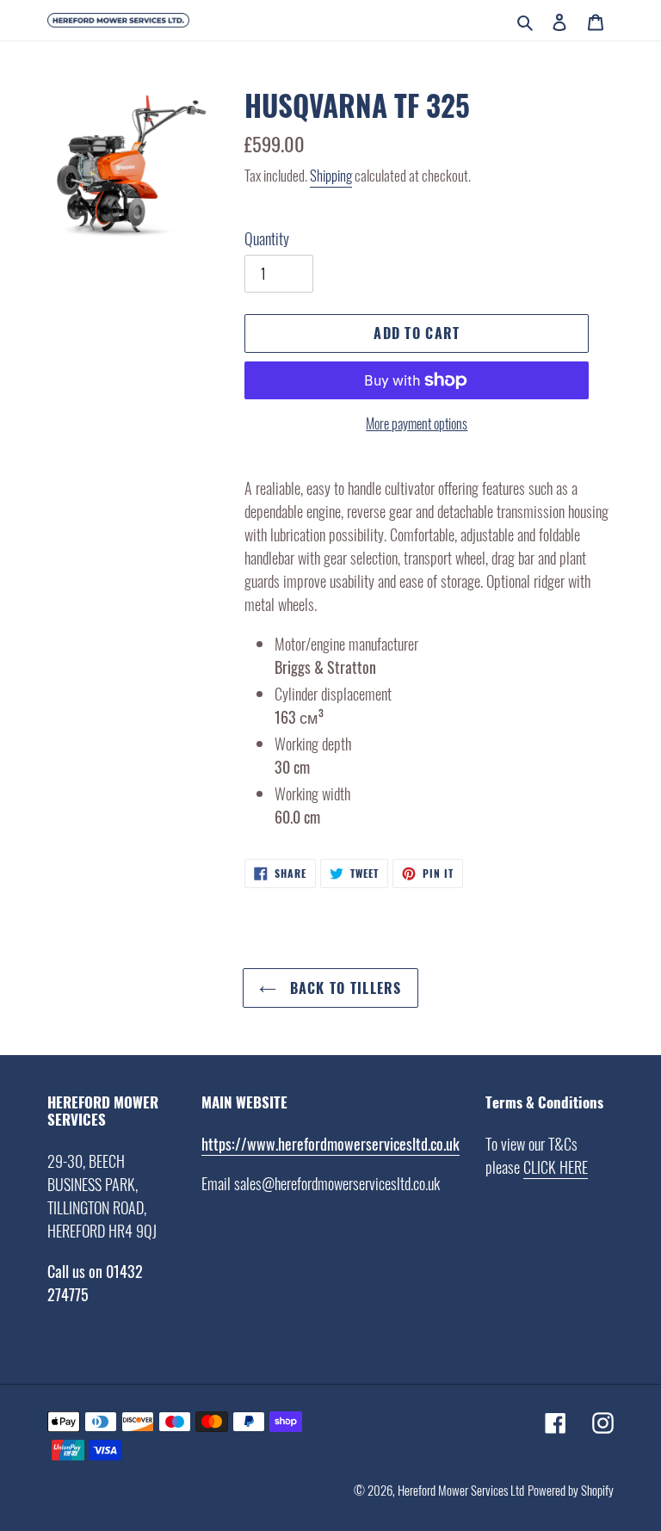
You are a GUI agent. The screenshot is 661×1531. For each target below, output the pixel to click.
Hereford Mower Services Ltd (461, 1489)
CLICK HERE (555, 1167)
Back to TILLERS (343, 988)
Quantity (266, 238)
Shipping (331, 175)
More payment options (416, 423)
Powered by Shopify (571, 1489)
